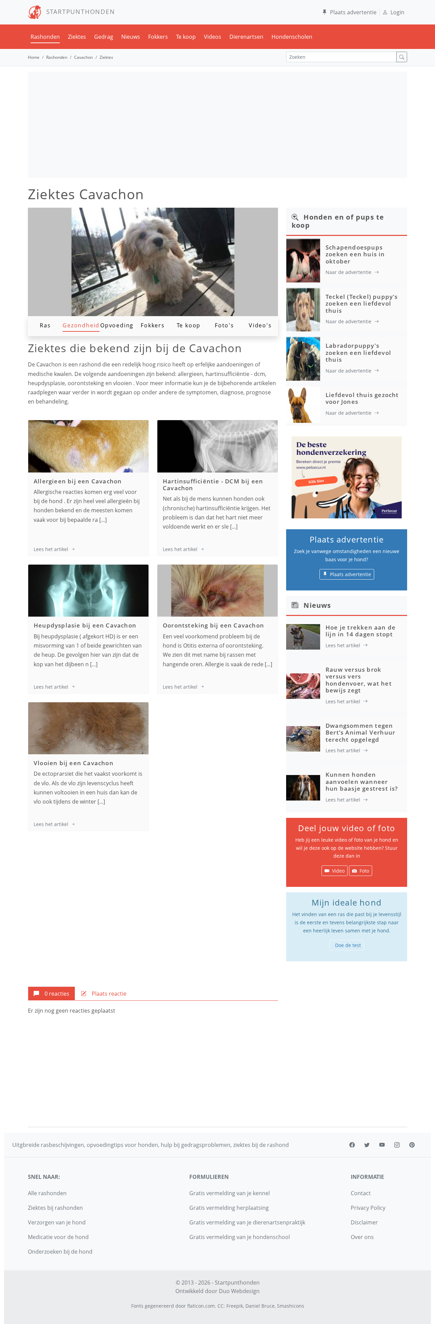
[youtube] (382, 1145)
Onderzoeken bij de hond (60, 1251)
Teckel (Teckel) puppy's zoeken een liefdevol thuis (362, 303)
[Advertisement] (217, 124)
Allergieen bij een (78, 481)
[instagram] (397, 1145)
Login (397, 12)
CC (221, 1306)
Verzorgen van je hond (57, 1222)
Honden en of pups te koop (338, 221)
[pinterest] (412, 1145)
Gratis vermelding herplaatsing (229, 1207)
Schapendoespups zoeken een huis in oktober (355, 254)
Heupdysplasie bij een (85, 625)
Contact (361, 1193)
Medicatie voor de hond (58, 1237)
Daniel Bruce (260, 1306)
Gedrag (103, 36)
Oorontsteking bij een (213, 625)
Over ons (362, 1237)
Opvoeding (117, 325)
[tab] (51, 993)
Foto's (224, 325)
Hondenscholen (292, 36)
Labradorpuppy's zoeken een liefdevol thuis (358, 352)
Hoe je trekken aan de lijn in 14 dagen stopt (361, 630)
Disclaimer (364, 1222)
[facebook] (352, 1145)
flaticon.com (201, 1306)
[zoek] (401, 57)
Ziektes (77, 36)
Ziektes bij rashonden (55, 1207)
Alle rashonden (47, 1193)
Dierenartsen (246, 36)
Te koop (186, 36)
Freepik (234, 1306)
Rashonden (45, 36)
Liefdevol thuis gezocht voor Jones (362, 398)
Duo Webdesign (239, 1291)
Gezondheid (81, 325)
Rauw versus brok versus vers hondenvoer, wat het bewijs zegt (359, 680)
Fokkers (158, 36)
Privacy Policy (368, 1207)
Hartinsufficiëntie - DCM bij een (213, 484)
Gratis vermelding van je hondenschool (239, 1237)
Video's (260, 325)
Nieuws (130, 36)
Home (33, 57)
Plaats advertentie (353, 12)
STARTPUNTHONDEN (78, 11)
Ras (45, 325)
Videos (212, 36)
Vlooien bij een (74, 763)
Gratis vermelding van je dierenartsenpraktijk (247, 1222)
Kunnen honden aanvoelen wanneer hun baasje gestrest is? (362, 781)
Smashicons (290, 1306)
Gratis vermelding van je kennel (229, 1193)
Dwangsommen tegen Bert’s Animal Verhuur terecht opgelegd (360, 732)
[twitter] (367, 1145)
